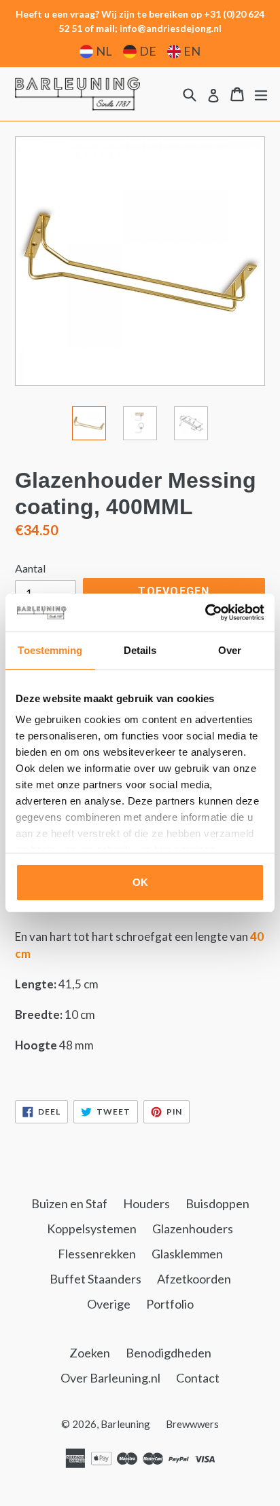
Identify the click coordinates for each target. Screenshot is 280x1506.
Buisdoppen (217, 1203)
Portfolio (170, 1303)
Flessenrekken (97, 1253)
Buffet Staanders (95, 1278)
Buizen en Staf (69, 1203)
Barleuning (125, 1424)
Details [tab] (140, 650)
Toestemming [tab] (50, 650)
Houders (146, 1203)
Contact (198, 1377)
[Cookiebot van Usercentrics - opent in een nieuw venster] (204, 612)
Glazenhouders (192, 1228)
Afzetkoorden (194, 1278)
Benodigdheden (168, 1352)
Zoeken (89, 1352)
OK (140, 882)
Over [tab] (229, 650)
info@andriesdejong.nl (171, 28)
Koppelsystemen (92, 1228)
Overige (108, 1303)
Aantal (30, 568)
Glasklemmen (187, 1253)
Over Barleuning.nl (110, 1377)
